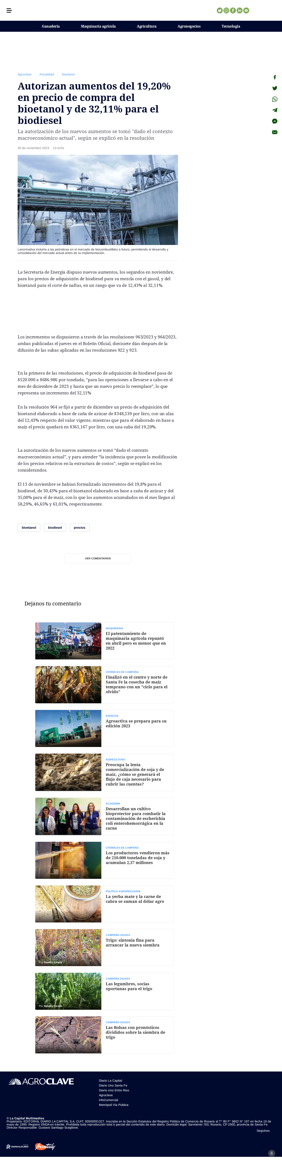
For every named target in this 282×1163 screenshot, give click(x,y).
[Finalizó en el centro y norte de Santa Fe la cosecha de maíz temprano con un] (104, 684)
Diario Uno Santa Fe (113, 1085)
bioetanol (68, 74)
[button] (9, 10)
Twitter (219, 10)
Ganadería (51, 26)
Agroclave (25, 74)
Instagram (226, 10)
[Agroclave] (141, 10)
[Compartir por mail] (274, 132)
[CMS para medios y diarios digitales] (17, 1146)
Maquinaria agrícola (98, 26)
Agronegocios (189, 26)
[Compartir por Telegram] (274, 110)
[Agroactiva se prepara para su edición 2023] (104, 728)
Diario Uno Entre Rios (114, 1090)
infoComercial (108, 1100)
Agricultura (147, 26)
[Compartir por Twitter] (274, 88)
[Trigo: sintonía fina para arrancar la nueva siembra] (104, 947)
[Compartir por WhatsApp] (274, 99)
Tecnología (231, 26)
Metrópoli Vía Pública (113, 1105)
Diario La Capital (110, 1080)
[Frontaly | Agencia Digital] (41, 1146)
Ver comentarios (98, 558)
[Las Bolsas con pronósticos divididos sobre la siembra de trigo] (104, 1035)
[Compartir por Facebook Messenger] (274, 121)
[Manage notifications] (271, 1153)
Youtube (246, 10)
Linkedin (239, 10)
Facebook (233, 10)
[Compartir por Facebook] (274, 77)
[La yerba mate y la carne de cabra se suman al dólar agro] (104, 904)
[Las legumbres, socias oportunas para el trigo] (104, 991)
